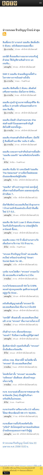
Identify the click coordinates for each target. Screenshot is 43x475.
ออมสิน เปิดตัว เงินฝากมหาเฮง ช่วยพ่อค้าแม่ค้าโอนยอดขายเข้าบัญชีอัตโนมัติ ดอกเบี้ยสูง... (19, 123)
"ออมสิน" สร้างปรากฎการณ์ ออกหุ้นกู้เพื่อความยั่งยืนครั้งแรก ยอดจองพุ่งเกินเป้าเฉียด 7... (21, 190)
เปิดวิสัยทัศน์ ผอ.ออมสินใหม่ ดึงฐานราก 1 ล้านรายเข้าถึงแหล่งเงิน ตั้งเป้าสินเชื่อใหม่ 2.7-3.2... (21, 208)
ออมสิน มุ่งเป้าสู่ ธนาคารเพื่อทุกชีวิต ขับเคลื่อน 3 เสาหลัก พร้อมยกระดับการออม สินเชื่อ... (21, 106)
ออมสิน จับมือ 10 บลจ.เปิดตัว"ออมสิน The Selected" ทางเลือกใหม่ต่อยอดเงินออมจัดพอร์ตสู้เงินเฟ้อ (20, 173)
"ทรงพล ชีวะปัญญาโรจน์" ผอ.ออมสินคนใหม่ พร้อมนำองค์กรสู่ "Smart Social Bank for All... (20, 257)
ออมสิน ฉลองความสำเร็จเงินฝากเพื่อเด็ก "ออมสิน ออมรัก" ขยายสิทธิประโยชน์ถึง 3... (21, 155)
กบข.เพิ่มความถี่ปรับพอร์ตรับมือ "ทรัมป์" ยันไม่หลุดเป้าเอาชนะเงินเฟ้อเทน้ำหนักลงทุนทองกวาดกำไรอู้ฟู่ (21, 427)
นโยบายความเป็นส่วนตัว (10, 470)
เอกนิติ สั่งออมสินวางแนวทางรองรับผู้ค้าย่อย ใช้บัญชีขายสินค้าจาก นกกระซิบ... (20, 60)
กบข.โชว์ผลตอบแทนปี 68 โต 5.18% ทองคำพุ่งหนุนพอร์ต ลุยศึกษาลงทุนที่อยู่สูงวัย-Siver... (20, 289)
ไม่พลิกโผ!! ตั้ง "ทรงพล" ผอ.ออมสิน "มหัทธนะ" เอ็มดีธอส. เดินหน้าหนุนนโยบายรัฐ (19, 377)
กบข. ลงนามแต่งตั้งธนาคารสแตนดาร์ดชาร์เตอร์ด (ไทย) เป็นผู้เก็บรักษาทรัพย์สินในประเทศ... (21, 395)
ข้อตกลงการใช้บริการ (26, 470)
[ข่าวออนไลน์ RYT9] (9, 3)
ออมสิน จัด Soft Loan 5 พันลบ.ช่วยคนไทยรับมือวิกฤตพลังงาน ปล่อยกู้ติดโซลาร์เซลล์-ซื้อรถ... (21, 226)
